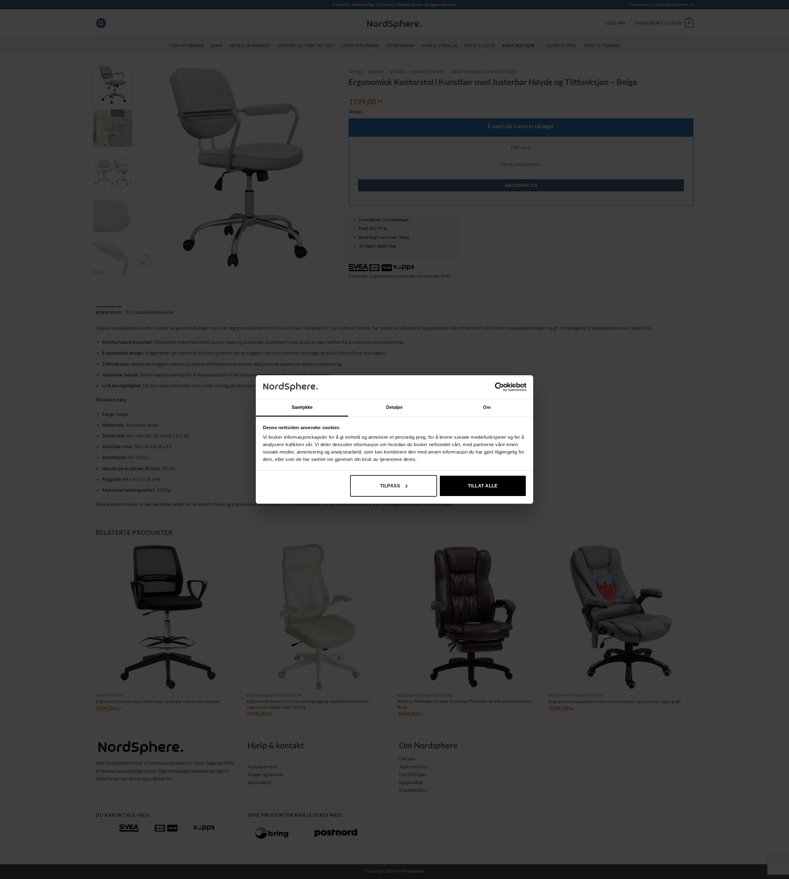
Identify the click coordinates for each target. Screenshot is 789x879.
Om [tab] (487, 407)
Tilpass (390, 485)
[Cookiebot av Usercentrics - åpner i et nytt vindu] (499, 387)
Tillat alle (483, 485)
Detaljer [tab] (394, 407)
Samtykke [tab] (302, 407)
